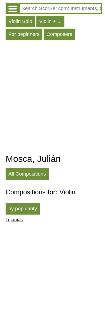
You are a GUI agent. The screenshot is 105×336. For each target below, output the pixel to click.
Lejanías (14, 219)
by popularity (22, 208)
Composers (59, 34)
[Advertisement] (52, 98)
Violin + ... (50, 21)
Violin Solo (20, 21)
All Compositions (27, 174)
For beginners (23, 34)
